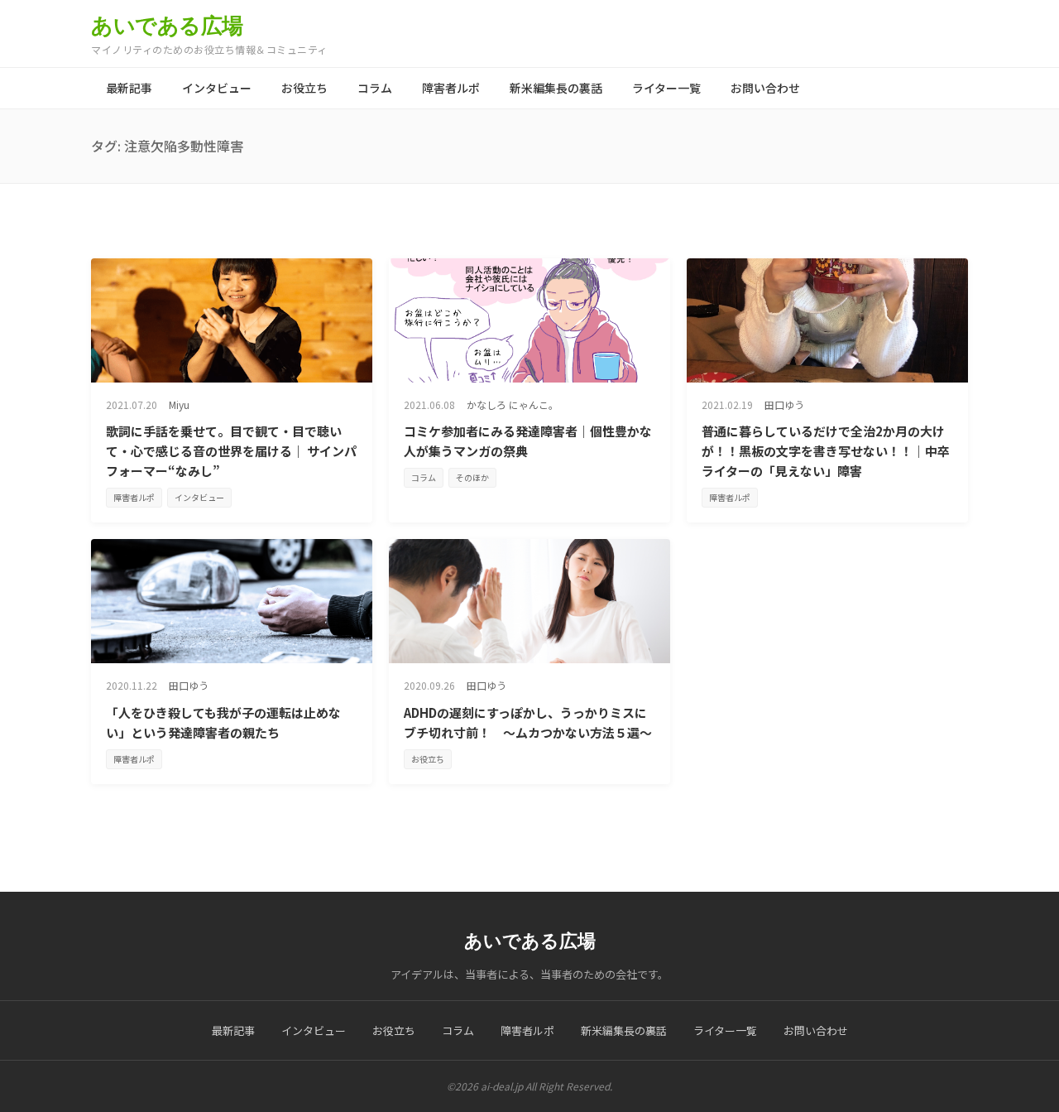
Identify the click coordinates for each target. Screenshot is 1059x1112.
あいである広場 (167, 25)
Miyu (179, 404)
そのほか (472, 477)
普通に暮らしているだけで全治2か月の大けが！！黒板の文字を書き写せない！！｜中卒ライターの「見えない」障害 (826, 450)
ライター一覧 (666, 87)
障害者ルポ (451, 87)
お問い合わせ (765, 87)
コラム (374, 87)
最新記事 (129, 87)
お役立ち (304, 87)
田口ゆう (784, 404)
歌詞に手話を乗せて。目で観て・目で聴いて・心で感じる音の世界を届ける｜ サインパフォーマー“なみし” (231, 450)
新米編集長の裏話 (556, 87)
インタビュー (217, 87)
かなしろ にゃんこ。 (512, 404)
